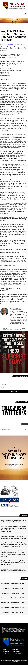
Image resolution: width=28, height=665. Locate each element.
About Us (15, 649)
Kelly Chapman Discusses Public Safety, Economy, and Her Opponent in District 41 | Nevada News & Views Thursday (14, 544)
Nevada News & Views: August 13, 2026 (12, 598)
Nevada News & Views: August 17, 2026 (12, 588)
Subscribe (6, 654)
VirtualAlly (15, 661)
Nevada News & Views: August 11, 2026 (12, 607)
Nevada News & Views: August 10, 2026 (12, 612)
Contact (6, 651)
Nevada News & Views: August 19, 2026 (12, 583)
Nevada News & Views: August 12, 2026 (12, 602)
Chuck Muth (10, 44)
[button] (25, 14)
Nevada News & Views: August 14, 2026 (12, 593)
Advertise (16, 651)
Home (5, 649)
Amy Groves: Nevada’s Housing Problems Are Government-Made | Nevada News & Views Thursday (13, 562)
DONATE (18, 654)
